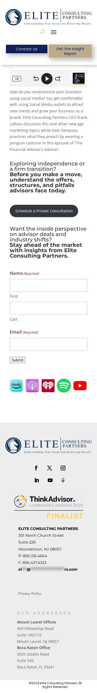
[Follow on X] (49, 468)
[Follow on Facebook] (36, 468)
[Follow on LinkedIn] (36, 480)
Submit (17, 360)
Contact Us (26, 49)
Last (13, 319)
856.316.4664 (35, 555)
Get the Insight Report (70, 51)
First (14, 296)
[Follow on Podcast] (63, 480)
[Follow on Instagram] (63, 468)
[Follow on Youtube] (50, 480)
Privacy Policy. (30, 593)
